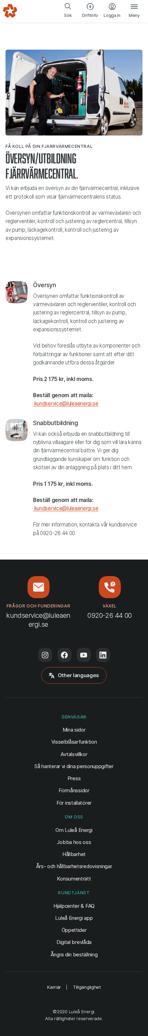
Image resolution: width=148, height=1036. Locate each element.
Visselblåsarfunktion (74, 741)
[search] (68, 11)
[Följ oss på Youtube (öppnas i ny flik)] (84, 655)
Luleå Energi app (74, 918)
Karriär (54, 987)
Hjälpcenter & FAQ (74, 906)
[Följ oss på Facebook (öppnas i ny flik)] (64, 655)
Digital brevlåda (74, 942)
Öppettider (74, 930)
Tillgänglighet (87, 987)
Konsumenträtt (74, 878)
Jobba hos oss (74, 842)
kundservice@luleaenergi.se (65, 403)
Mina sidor (74, 729)
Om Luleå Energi (73, 830)
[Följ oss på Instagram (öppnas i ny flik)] (45, 655)
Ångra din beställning (74, 954)
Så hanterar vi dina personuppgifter (73, 766)
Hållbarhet (74, 854)
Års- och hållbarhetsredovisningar (74, 866)
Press (74, 778)
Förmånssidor (74, 790)
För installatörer (74, 802)
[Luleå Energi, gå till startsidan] (10, 11)
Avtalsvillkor (74, 754)
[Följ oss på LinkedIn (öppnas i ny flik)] (103, 655)
